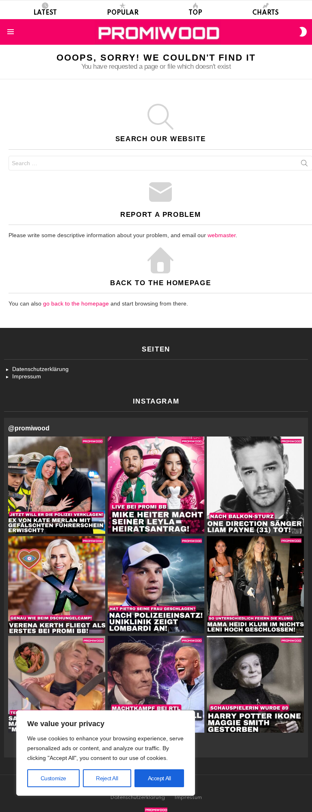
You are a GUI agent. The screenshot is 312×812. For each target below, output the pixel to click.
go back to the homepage (76, 303)
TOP (195, 13)
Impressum (26, 376)
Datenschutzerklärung (40, 369)
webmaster (222, 235)
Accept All (159, 778)
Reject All (107, 778)
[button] (56, 485)
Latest (45, 13)
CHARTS (265, 13)
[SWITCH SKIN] (303, 32)
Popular (123, 13)
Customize (53, 778)
